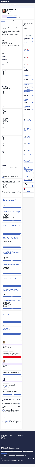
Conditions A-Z (3, 436)
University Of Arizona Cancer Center (11, 12)
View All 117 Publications (11, 336)
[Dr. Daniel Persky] (4, 361)
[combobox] (12, 61)
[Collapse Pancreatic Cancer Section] (32, 62)
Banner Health (9, 11)
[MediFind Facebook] (28, 458)
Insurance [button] (7, 20)
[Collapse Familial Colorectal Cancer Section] (32, 148)
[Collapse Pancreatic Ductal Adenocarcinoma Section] (32, 69)
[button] (19, 17)
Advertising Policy (28, 438)
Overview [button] (3, 20)
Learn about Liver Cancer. (27, 104)
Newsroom (11, 435)
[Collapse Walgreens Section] (21, 146)
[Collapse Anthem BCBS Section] (21, 70)
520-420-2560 (5, 386)
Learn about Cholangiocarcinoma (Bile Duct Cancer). (28, 42)
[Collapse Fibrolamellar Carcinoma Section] (32, 156)
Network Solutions (20, 435)
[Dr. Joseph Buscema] (4, 379)
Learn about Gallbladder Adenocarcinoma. (26, 51)
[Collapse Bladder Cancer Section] (32, 134)
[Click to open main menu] (32, 1)
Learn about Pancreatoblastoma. (27, 120)
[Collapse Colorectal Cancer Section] (32, 141)
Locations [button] (11, 20)
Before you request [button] (25, 17)
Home (2, 4)
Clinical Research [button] (15, 20)
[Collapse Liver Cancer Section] (32, 102)
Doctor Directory (3, 437)
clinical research (12, 30)
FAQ (1, 444)
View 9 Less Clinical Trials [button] (11, 324)
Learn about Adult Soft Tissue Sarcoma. (27, 130)
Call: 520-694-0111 (5, 174)
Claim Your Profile (12, 434)
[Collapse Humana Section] (21, 109)
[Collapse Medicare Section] (21, 127)
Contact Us (2, 445)
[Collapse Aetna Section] (21, 64)
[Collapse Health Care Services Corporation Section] (21, 94)
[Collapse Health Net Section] (21, 106)
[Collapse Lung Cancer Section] (32, 163)
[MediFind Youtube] (30, 458)
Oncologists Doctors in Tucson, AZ (8, 4)
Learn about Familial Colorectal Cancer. (27, 152)
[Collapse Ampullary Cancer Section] (32, 95)
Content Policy (28, 439)
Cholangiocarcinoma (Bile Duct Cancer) (6, 421)
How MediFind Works (4, 435)
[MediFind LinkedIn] (33, 458)
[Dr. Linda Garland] (4, 342)
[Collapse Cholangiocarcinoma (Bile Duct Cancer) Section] (32, 38)
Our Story (2, 434)
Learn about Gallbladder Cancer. (27, 58)
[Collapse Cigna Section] (21, 90)
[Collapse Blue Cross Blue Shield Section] (21, 76)
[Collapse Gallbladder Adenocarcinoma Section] (32, 48)
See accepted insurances (6, 350)
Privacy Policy (13, 455)
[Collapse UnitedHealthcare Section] (21, 141)
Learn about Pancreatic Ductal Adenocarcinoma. (27, 73)
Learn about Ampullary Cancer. (27, 97)
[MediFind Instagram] (29, 458)
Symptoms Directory (3, 438)
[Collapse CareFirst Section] (21, 81)
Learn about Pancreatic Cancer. (27, 65)
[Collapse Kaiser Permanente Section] (21, 115)
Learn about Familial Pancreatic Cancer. (27, 82)
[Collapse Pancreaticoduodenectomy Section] (32, 109)
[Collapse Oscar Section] (21, 136)
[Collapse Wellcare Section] (21, 151)
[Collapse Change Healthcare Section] (21, 86)
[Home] (5, 1)
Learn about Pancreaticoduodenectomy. (27, 112)
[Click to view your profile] (29, 1)
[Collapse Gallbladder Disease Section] (32, 87)
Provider (19, 434)
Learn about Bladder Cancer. (27, 137)
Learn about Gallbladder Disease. (28, 89)
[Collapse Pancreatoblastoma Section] (32, 118)
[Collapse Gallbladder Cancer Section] (32, 55)
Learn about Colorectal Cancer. (27, 144)
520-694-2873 (5, 348)
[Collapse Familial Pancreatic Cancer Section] (32, 79)
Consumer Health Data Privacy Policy (29, 434)
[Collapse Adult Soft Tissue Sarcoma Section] (32, 127)
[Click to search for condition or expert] (31, 1)
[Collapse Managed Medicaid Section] (21, 124)
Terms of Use (10, 455)
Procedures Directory (4, 439)
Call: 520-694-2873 (5, 168)
